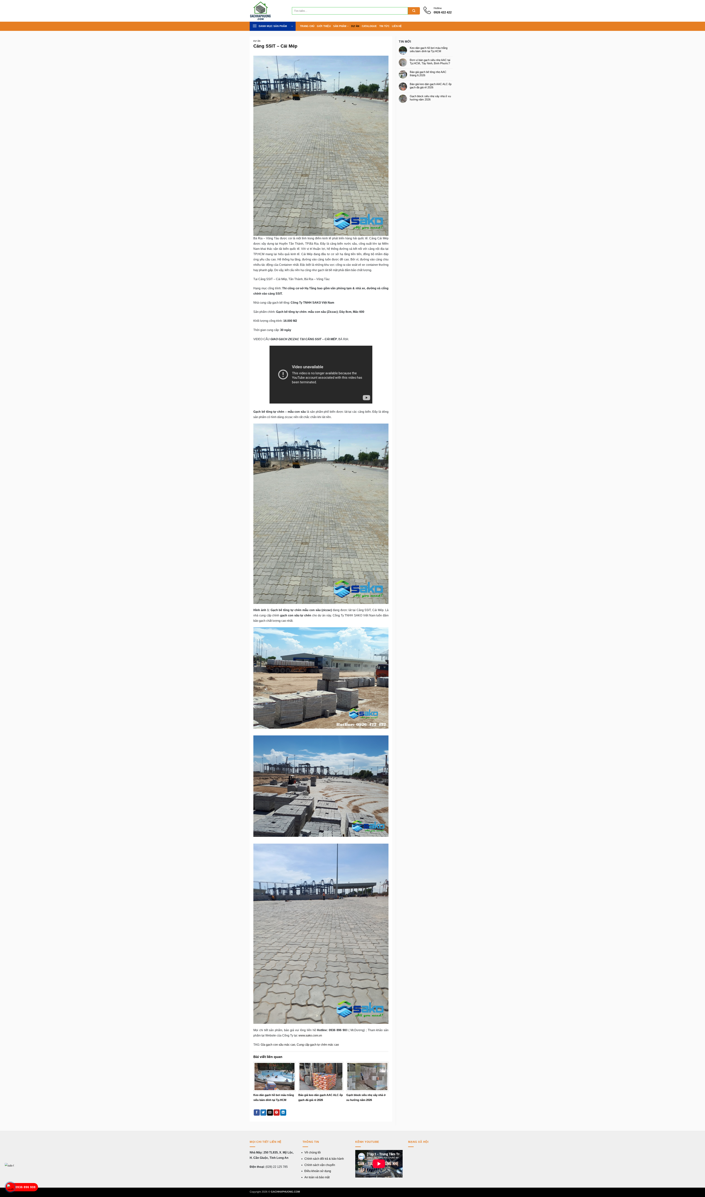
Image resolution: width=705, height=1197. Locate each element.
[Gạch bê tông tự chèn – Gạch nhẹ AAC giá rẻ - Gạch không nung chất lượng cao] (268, 11)
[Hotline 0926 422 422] (429, 12)
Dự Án (355, 26)
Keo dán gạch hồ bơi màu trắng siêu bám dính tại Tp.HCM (428, 49)
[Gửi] (414, 11)
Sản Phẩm (339, 26)
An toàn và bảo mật (317, 1177)
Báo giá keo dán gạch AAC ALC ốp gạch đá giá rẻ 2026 (430, 85)
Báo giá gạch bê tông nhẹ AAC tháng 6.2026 (428, 73)
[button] (273, 26)
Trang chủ (307, 26)
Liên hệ (397, 26)
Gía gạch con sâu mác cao (278, 1044)
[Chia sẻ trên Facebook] (257, 1112)
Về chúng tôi (312, 1152)
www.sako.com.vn (310, 1035)
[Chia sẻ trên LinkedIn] (283, 1112)
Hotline (438, 8)
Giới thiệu (324, 26)
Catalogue (369, 26)
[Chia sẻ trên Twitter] (263, 1112)
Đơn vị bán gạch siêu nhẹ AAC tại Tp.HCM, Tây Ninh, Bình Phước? (430, 61)
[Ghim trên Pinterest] (277, 1112)
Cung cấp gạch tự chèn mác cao (318, 1044)
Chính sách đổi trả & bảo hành (324, 1158)
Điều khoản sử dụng (317, 1171)
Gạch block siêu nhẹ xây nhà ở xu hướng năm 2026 (430, 98)
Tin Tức (384, 26)
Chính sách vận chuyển (319, 1165)
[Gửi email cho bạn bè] (270, 1112)
